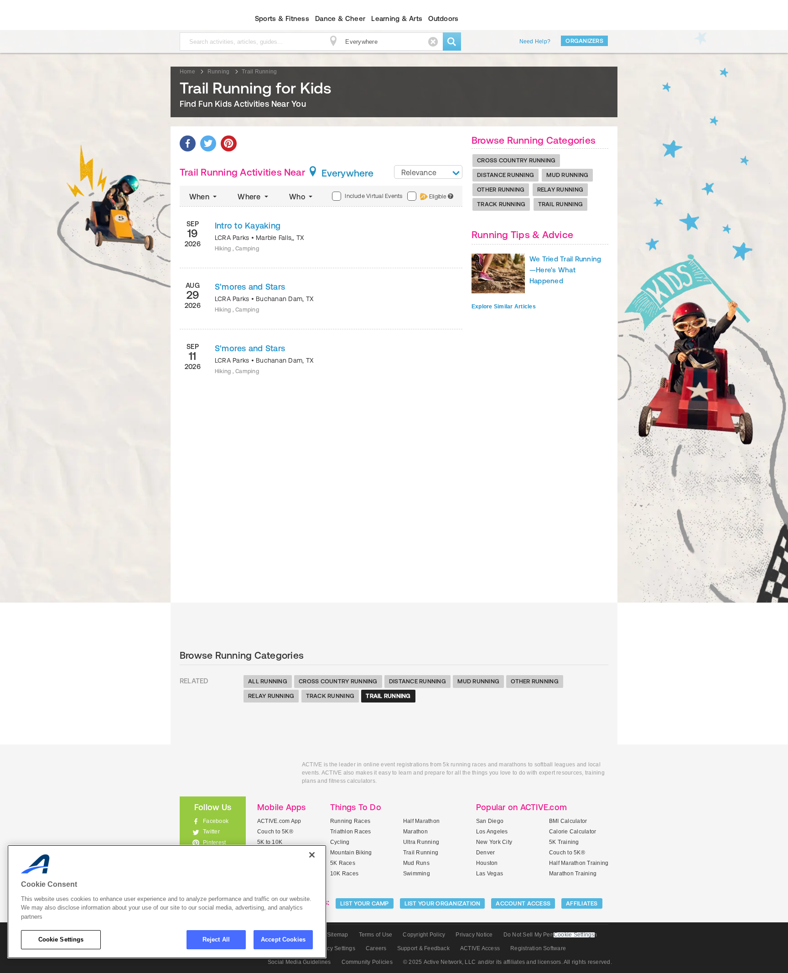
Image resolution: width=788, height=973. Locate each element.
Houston (487, 863)
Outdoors (443, 18)
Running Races (350, 821)
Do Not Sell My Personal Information (550, 934)
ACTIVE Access (480, 948)
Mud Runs (416, 863)
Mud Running (567, 175)
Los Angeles (492, 831)
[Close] (312, 855)
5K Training (564, 842)
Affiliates (582, 903)
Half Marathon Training (578, 863)
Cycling (340, 842)
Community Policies (367, 962)
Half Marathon (421, 821)
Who (298, 197)
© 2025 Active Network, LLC (439, 962)
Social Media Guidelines (299, 962)
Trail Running (560, 204)
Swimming (416, 873)
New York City (494, 842)
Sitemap (337, 934)
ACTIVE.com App (279, 821)
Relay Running (560, 189)
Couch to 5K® (275, 831)
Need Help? (534, 41)
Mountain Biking (351, 852)
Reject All (216, 939)
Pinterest (214, 842)
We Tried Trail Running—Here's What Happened (565, 270)
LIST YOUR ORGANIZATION (442, 903)
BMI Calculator (568, 821)
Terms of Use (376, 934)
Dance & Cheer (340, 18)
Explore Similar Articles (504, 306)
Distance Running (505, 175)
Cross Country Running (516, 160)
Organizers (584, 40)
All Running (267, 681)
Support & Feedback (423, 948)
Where (250, 197)
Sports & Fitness (282, 18)
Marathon (415, 831)
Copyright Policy (424, 934)
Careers (376, 948)
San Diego (489, 821)
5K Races (342, 863)
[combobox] (428, 172)
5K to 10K (269, 842)
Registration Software (538, 948)
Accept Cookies (283, 939)
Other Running (500, 189)
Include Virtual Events (373, 196)
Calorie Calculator (572, 831)
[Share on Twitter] (208, 143)
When (200, 197)
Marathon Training (572, 873)
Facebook (215, 821)
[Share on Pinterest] (229, 143)
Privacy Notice (474, 934)
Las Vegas (489, 873)
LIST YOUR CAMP (364, 903)
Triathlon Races (350, 831)
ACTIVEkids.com (205, 18)
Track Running (501, 204)
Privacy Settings (334, 948)
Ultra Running (421, 842)
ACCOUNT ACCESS (523, 903)
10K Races (344, 873)
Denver (485, 852)
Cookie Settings (61, 939)
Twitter (211, 831)
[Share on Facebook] (188, 143)
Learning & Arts (396, 18)
